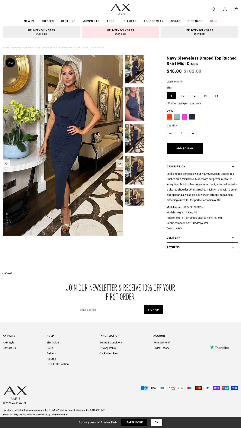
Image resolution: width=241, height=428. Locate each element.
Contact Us (9, 348)
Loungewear (153, 21)
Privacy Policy (108, 348)
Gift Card (195, 21)
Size (169, 87)
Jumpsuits (91, 21)
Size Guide (195, 103)
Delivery (51, 353)
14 (205, 95)
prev (6, 163)
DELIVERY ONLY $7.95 (41, 32)
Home (6, 47)
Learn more (134, 422)
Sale (213, 21)
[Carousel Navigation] (63, 163)
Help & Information (58, 364)
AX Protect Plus (109, 353)
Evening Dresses (22, 47)
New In (29, 21)
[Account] (221, 9)
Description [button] (176, 166)
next (119, 163)
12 (194, 95)
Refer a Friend (161, 342)
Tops (110, 21)
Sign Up (153, 309)
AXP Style (8, 342)
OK (157, 422)
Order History (161, 348)
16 (216, 95)
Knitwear (129, 21)
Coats (175, 21)
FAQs (50, 348)
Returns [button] (173, 247)
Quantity (172, 125)
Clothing (68, 21)
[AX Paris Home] (120, 9)
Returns (51, 359)
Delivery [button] (173, 237)
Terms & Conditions (111, 342)
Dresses (47, 21)
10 (182, 95)
